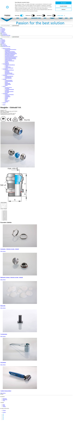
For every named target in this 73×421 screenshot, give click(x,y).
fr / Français (2, 30)
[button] (6, 48)
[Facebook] (3, 418)
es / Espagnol (2, 29)
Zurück (4, 104)
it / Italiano (2, 31)
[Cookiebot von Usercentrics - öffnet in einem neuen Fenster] (7, 15)
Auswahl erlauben (63, 6)
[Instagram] (3, 419)
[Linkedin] (3, 414)
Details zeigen (60, 15)
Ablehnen (63, 9)
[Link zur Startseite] (36, 24)
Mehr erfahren (3, 251)
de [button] (2, 27)
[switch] (33, 15)
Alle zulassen (63, 2)
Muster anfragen (3, 202)
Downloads (3, 32)
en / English (2, 28)
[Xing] (3, 415)
